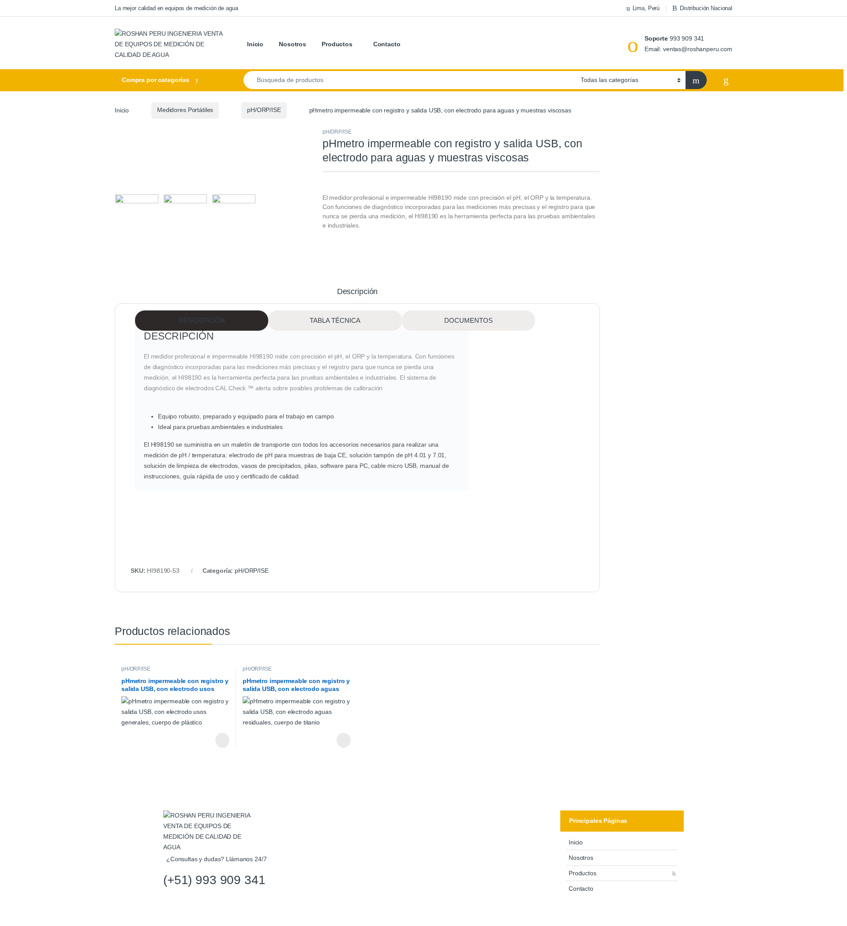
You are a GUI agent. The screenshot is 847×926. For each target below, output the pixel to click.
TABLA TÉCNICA (335, 320)
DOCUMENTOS (468, 320)
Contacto (387, 44)
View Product (217, 740)
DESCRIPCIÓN (202, 320)
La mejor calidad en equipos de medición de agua (176, 8)
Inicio (255, 44)
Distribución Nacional (706, 8)
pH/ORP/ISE (264, 109)
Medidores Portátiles (185, 109)
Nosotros (292, 44)
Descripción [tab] (357, 292)
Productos (337, 44)
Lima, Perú (646, 8)
